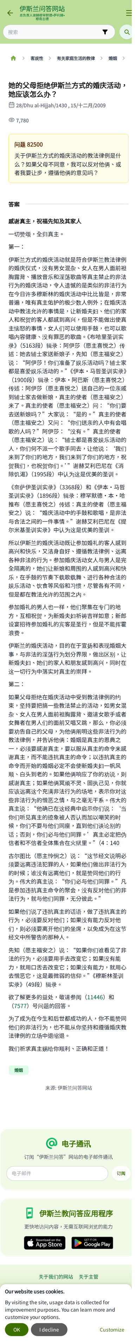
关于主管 (88, 1276)
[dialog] (66, 1312)
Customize (112, 1329)
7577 (20, 1005)
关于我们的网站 (56, 1276)
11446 (95, 997)
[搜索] (126, 32)
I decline (49, 1329)
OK (16, 1329)
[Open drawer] (129, 13)
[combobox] (54, 32)
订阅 (121, 1173)
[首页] (13, 58)
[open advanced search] (105, 32)
